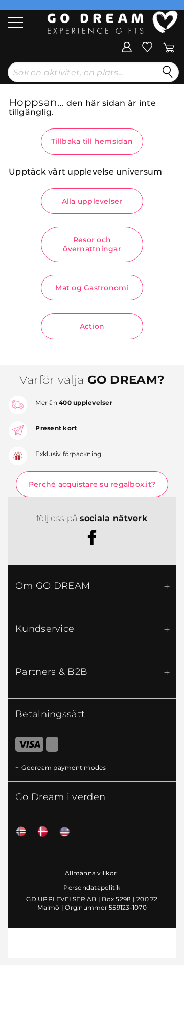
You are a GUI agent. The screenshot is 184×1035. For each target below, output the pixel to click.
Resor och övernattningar (92, 244)
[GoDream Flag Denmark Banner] (39, 832)
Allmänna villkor (91, 873)
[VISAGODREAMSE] (25, 746)
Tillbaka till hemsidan (92, 141)
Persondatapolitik (91, 887)
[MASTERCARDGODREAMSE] (52, 746)
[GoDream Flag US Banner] (61, 832)
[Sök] (168, 72)
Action (92, 326)
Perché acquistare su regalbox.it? (92, 484)
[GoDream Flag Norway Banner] (17, 832)
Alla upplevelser (92, 201)
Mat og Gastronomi (91, 287)
